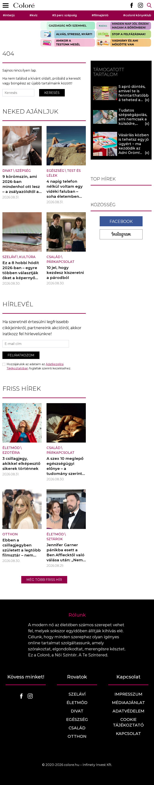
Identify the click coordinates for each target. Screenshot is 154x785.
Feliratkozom (21, 355)
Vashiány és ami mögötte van (123, 42)
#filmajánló (100, 15)
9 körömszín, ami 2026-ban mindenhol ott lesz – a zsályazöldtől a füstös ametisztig (21, 186)
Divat (7, 171)
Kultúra (27, 257)
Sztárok (55, 539)
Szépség (23, 171)
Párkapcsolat (60, 262)
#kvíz (33, 15)
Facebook (121, 221)
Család (53, 257)
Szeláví (9, 257)
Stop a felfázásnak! (123, 34)
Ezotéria (11, 453)
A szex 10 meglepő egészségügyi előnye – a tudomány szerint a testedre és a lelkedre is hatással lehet (66, 473)
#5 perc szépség (64, 15)
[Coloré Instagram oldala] (140, 5)
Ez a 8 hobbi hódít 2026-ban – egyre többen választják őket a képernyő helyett (20, 272)
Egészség (55, 171)
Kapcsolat (128, 733)
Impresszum (128, 694)
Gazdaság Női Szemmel (67, 26)
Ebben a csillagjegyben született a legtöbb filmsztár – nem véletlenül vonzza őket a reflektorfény (21, 555)
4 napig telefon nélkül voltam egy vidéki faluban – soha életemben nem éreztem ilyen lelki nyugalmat (65, 194)
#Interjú (9, 15)
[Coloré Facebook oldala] (131, 5)
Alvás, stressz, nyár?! (67, 34)
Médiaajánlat (128, 702)
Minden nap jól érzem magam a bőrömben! (123, 26)
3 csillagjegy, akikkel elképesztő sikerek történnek (21, 463)
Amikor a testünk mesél (67, 42)
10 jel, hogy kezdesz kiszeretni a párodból (65, 272)
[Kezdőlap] (23, 5)
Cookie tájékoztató (128, 722)
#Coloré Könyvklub (137, 15)
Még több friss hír (44, 580)
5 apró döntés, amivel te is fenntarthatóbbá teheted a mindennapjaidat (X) (134, 97)
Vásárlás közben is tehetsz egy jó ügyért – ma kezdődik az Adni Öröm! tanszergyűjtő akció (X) (134, 148)
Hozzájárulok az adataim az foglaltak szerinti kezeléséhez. (39, 366)
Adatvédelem (128, 711)
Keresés (52, 93)
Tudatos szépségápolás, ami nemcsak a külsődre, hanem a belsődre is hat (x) (133, 123)
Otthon (10, 534)
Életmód (11, 448)
